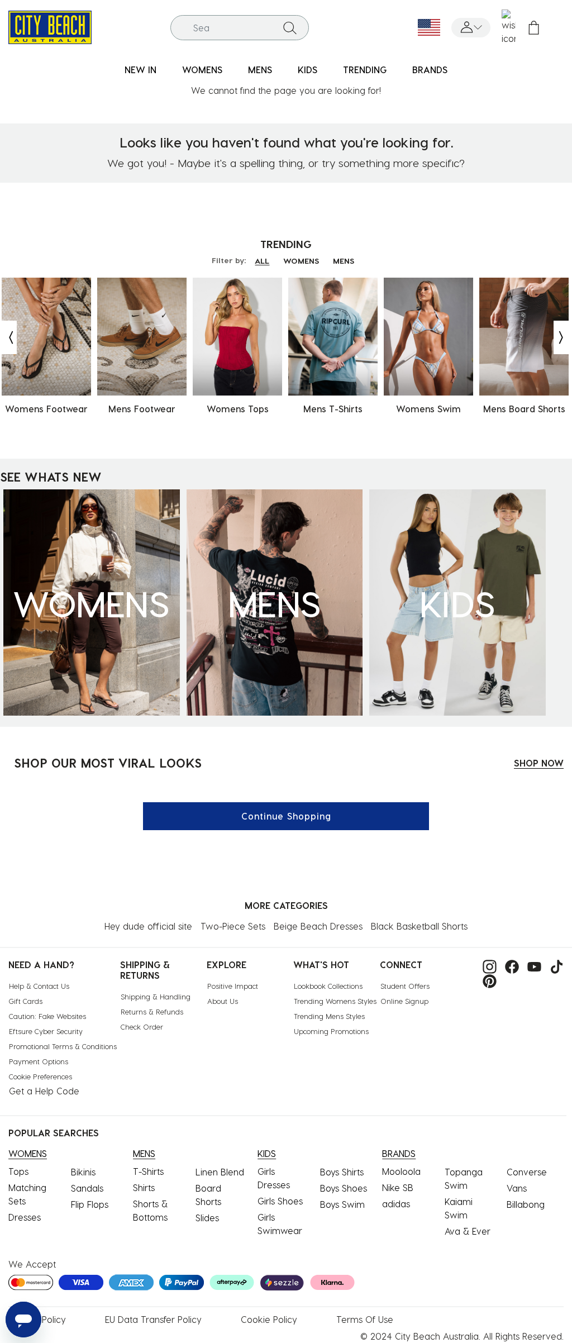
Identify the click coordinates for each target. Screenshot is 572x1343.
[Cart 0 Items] (534, 28)
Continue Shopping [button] (286, 816)
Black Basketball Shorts (419, 926)
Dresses (24, 1217)
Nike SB (397, 1187)
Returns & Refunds (152, 1011)
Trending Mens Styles (329, 1016)
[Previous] (8, 337)
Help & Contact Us (39, 986)
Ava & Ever (467, 1231)
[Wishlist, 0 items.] (509, 27)
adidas (396, 1203)
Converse (527, 1171)
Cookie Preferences (40, 1076)
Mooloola (401, 1171)
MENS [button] (260, 69)
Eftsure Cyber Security (46, 1031)
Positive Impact (232, 986)
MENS (343, 260)
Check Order (142, 1026)
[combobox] (239, 27)
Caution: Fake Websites (47, 1016)
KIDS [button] (307, 69)
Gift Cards (25, 1001)
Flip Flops (89, 1204)
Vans (517, 1188)
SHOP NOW (539, 763)
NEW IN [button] (140, 69)
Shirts (144, 1187)
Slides (207, 1217)
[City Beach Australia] (50, 26)
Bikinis (83, 1171)
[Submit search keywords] (290, 27)
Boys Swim (342, 1204)
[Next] (562, 337)
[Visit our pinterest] (487, 980)
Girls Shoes (280, 1201)
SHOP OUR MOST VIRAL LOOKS (108, 762)
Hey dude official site (148, 926)
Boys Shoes (343, 1188)
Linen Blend (220, 1171)
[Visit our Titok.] (554, 965)
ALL (262, 260)
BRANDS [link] (429, 69)
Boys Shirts (342, 1171)
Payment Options (38, 1061)
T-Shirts (148, 1171)
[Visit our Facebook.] (509, 965)
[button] (470, 27)
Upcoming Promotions (331, 1031)
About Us (222, 1001)
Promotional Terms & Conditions (63, 1046)
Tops (18, 1171)
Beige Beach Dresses (318, 926)
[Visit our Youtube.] (531, 965)
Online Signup (404, 1001)
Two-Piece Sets (233, 926)
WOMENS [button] (202, 69)
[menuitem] (140, 70)
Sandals (87, 1188)
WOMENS (301, 260)
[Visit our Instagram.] (487, 965)
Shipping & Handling (155, 996)
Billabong (526, 1204)
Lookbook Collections (328, 986)
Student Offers (405, 986)
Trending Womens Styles (335, 1001)
